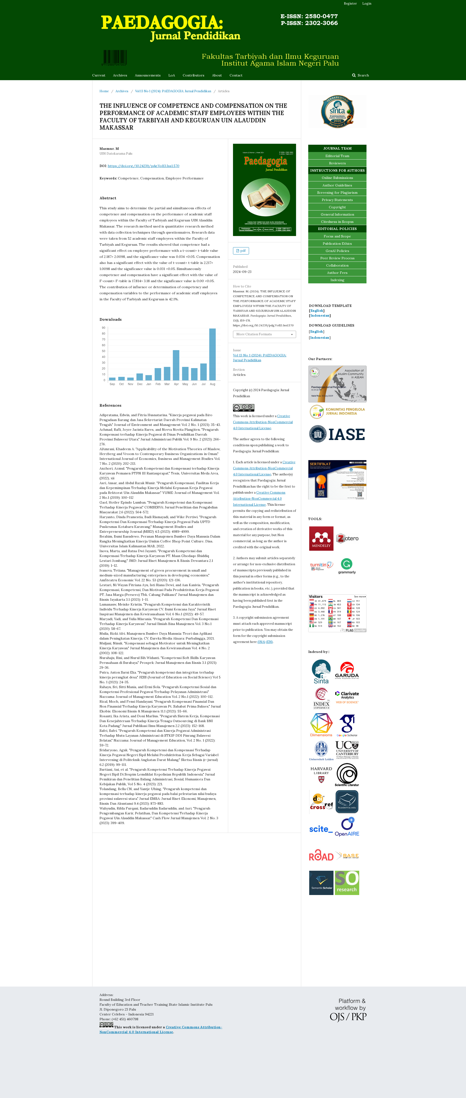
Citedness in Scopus (337, 222)
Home (104, 91)
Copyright (337, 207)
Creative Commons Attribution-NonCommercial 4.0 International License (263, 422)
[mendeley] (321, 549)
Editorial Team (337, 156)
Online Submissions (337, 178)
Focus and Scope (337, 236)
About (217, 75)
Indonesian (319, 315)
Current (98, 75)
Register (350, 3)
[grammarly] (347, 576)
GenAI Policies (337, 251)
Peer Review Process (337, 258)
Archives (120, 75)
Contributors (193, 75)
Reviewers (337, 163)
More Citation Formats (254, 334)
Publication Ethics (337, 243)
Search (363, 75)
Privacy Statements (337, 200)
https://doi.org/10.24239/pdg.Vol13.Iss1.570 (143, 166)
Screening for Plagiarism (337, 192)
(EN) (269, 642)
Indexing (337, 280)
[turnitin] (321, 576)
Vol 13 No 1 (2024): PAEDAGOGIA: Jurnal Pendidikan (173, 91)
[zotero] (347, 549)
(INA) (261, 642)
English (316, 310)
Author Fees (337, 272)
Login (366, 3)
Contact (236, 75)
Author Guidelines (337, 185)
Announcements (148, 75)
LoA (171, 75)
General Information (337, 214)
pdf (243, 251)
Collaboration (337, 265)
